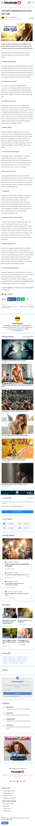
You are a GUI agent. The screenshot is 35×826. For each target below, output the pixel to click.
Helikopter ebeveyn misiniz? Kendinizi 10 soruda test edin (17, 386)
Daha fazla (9, 819)
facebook (11, 523)
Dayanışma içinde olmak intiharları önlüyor (14, 484)
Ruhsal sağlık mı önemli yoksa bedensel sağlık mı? (9, 642)
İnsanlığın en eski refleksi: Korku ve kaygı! (14, 360)
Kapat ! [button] (5, 823)
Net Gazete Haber (8, 804)
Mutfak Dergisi (7, 811)
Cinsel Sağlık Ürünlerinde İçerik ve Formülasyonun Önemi (14, 584)
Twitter (19, 299)
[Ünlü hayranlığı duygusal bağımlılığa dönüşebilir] (17, 548)
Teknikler (5, 662)
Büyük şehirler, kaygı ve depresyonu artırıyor (15, 411)
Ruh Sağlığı (12, 660)
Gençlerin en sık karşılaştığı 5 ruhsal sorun (17, 575)
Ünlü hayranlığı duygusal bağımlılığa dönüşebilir (17, 565)
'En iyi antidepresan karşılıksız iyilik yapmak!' (15, 435)
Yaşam (22, 662)
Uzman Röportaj (14, 662)
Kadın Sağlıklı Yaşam (9, 791)
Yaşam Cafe (6, 808)
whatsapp (26, 523)
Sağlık (18, 660)
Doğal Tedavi (12, 657)
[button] (33, 2)
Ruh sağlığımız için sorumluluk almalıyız (24, 641)
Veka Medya (16, 323)
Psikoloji (9, 7)
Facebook (12, 299)
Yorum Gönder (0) (17, 512)
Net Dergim (6, 806)
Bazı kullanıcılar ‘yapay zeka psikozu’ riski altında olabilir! (9, 622)
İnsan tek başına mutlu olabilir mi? (24, 621)
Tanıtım (24, 660)
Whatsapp (23, 299)
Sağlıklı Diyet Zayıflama (9, 798)
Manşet (25, 657)
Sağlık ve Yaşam (7, 795)
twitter (26, 528)
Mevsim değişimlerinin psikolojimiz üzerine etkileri (17, 594)
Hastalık (19, 657)
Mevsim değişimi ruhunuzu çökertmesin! (13, 460)
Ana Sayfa (4, 7)
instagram (11, 528)
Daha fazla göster (28, 337)
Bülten (4, 657)
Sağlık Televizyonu (8, 793)
